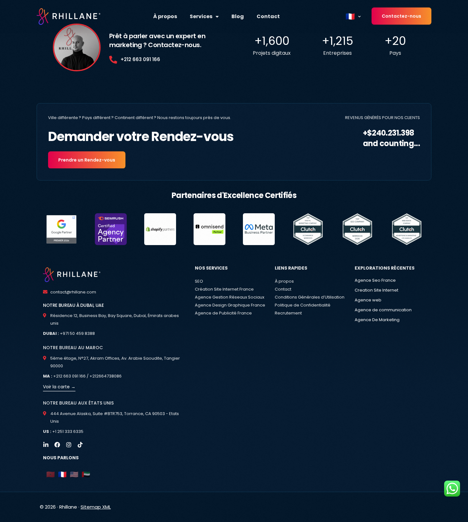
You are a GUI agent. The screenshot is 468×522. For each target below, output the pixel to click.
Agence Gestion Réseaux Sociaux (229, 297)
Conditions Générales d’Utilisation (309, 297)
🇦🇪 (86, 474)
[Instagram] (69, 445)
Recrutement (288, 313)
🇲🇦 (50, 474)
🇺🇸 (74, 474)
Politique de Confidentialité (302, 305)
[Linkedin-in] (46, 445)
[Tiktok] (80, 445)
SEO (199, 281)
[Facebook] (57, 445)
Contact (268, 16)
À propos (165, 16)
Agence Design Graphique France (230, 305)
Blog (237, 16)
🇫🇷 (62, 474)
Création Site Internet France (224, 289)
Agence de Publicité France (223, 313)
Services (201, 16)
